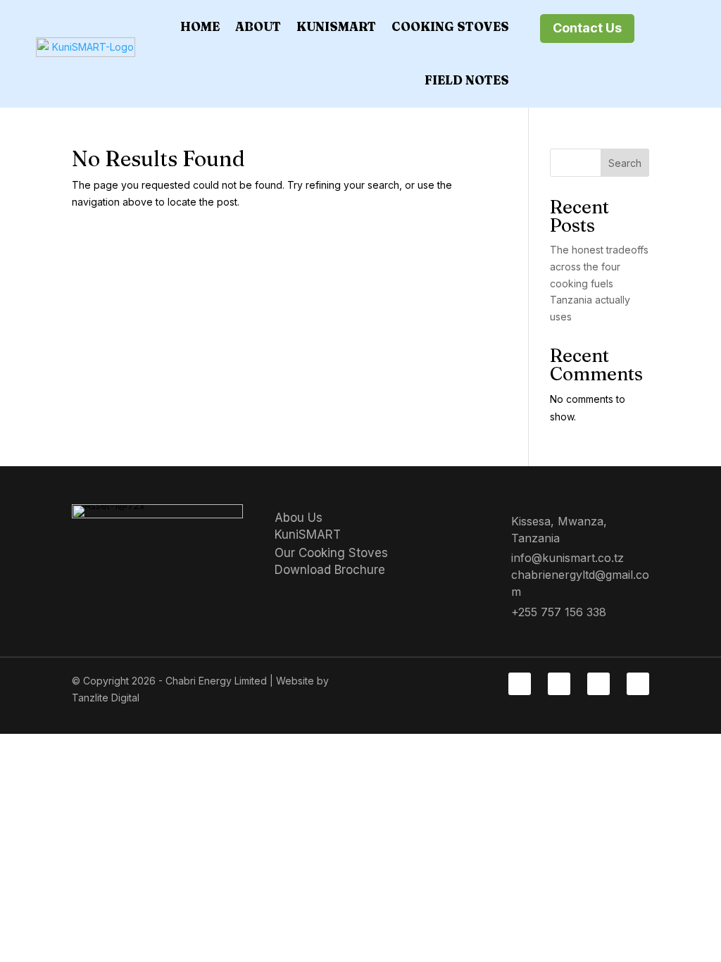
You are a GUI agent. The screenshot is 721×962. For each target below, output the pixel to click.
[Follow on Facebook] (519, 684)
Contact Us (587, 27)
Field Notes (467, 80)
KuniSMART (336, 26)
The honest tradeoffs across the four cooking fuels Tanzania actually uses (599, 283)
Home (200, 26)
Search (624, 163)
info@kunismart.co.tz (567, 558)
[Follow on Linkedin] (559, 684)
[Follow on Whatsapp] (638, 684)
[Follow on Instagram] (598, 684)
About (258, 26)
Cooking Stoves (450, 26)
